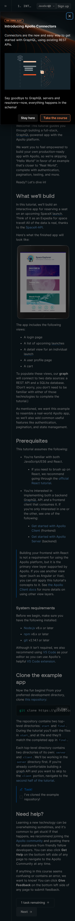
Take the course (55, 118)
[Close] (70, 16)
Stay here (28, 118)
